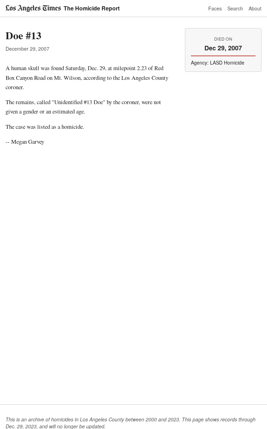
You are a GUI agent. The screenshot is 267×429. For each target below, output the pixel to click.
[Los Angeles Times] (33, 8)
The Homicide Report (92, 8)
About (255, 8)
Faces (215, 8)
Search (235, 8)
